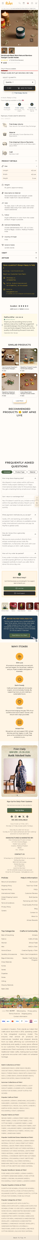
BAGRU (15, 1108)
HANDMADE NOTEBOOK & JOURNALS (14, 1226)
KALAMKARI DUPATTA (8, 1193)
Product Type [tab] (19, 472)
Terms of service (14, 1014)
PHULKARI (31, 1103)
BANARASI (21, 1111)
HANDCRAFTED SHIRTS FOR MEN (12, 1216)
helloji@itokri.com (12, 291)
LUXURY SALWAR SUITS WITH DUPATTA (14, 1203)
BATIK (25, 1106)
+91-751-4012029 (22, 285)
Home (2, 8)
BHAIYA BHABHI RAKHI (25, 1076)
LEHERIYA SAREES (29, 1181)
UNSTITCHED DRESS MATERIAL (11, 1141)
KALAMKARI (5, 1101)
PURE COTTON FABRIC (20, 1121)
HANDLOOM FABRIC (25, 1126)
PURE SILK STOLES (24, 1196)
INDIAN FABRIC (6, 1118)
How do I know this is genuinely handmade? (13, 534)
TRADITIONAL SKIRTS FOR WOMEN (13, 1229)
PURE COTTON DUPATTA (25, 1191)
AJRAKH (13, 1101)
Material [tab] (32, 472)
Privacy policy (32, 1011)
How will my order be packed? (13, 553)
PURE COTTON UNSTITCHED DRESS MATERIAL (17, 1166)
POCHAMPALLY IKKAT (8, 1111)
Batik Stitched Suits (19, 755)
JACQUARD (30, 1101)
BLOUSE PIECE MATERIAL (24, 1231)
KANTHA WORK (6, 1108)
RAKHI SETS (23, 1073)
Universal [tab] (7, 472)
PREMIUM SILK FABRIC (15, 1131)
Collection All (8, 8)
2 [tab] (18, 795)
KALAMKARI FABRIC (14, 1128)
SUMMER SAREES (21, 1086)
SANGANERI (5, 1103)
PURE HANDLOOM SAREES (10, 1173)
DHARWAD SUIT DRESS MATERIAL (13, 1151)
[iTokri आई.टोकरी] (9, 3)
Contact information (20, 1016)
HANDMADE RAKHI (7, 1068)
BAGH (22, 1108)
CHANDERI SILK (6, 1106)
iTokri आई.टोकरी (10, 1011)
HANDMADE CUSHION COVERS (19, 1213)
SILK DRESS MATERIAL (22, 1161)
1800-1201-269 (17, 862)
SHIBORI (32, 1106)
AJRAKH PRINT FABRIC (21, 1118)
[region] (19, 325)
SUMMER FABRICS (7, 1086)
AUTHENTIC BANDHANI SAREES (12, 1176)
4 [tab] (21, 795)
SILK (26, 1108)
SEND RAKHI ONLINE (23, 1068)
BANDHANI (21, 1101)
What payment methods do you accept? (16, 515)
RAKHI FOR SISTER (7, 1078)
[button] (3, 3)
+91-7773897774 (11, 285)
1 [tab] (17, 795)
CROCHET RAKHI (7, 1071)
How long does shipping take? (13, 478)
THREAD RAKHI (12, 1073)
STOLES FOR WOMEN (26, 1188)
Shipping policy (27, 1014)
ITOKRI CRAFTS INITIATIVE (16, 116)
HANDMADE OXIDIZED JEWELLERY (22, 1223)
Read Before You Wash (19, 635)
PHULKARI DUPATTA (8, 1191)
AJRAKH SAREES (26, 1173)
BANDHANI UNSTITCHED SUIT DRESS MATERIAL (17, 1148)
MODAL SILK (17, 1106)
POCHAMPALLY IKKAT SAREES (11, 1181)
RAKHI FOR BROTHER (22, 1078)
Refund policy (21, 1011)
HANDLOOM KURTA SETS (10, 1206)
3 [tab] (20, 795)
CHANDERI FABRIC (20, 1123)
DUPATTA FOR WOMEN (9, 1188)
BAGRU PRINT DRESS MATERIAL (20, 1146)
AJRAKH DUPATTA (24, 1193)
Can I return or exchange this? (13, 496)
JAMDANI (14, 1103)
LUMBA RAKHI (11, 1076)
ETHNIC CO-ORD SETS (16, 1208)
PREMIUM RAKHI (19, 1071)
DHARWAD (22, 1103)
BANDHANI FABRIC (14, 1133)
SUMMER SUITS (19, 1088)
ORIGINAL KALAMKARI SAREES (18, 1178)
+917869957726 (11, 280)
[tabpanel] (19, 776)
